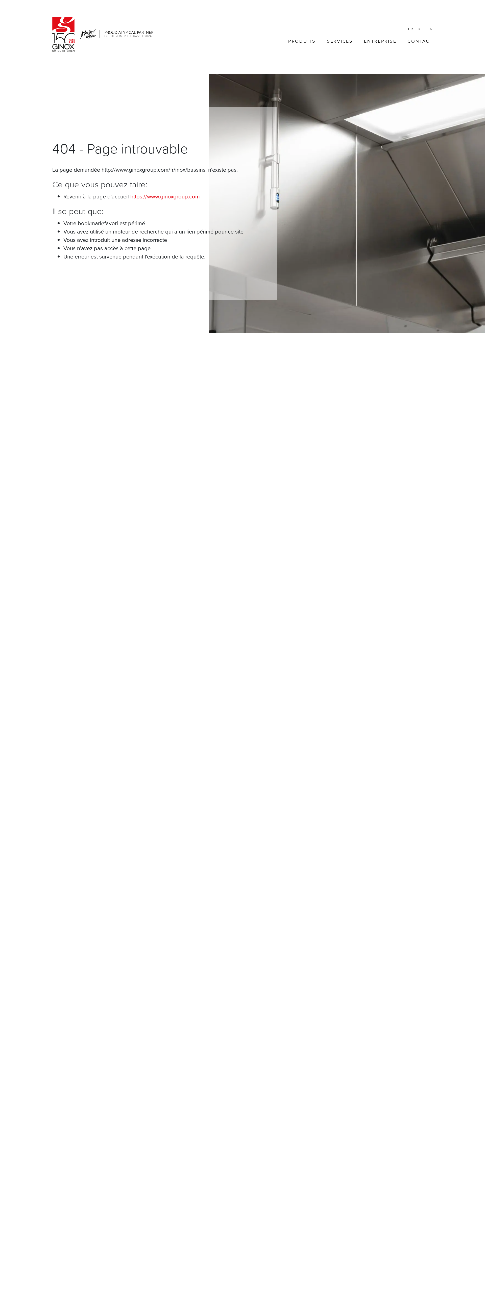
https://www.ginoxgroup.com (165, 196)
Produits (302, 41)
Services (340, 41)
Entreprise (380, 41)
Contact (420, 41)
